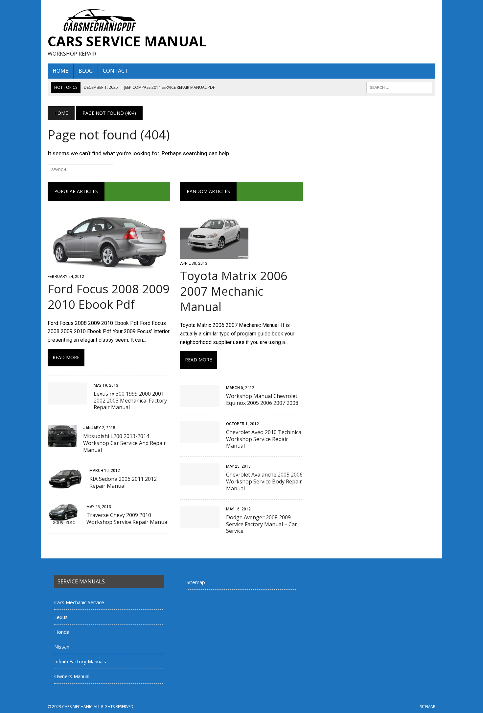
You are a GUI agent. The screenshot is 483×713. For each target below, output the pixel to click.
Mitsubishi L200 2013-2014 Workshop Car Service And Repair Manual (124, 443)
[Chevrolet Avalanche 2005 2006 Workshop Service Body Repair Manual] (199, 481)
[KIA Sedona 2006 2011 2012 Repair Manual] (65, 485)
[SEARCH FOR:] (399, 86)
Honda (61, 631)
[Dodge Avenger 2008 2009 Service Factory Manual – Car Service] (199, 524)
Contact (115, 70)
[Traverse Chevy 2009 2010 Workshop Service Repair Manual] (64, 521)
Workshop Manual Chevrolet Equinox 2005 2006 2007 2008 (262, 399)
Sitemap (196, 582)
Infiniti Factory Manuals (80, 661)
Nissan (61, 646)
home (60, 70)
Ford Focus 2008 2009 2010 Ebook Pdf (109, 296)
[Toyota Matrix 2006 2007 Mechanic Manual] (214, 254)
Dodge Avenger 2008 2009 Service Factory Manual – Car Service (261, 524)
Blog (86, 70)
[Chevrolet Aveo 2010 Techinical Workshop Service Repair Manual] (199, 438)
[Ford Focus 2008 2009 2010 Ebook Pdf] (109, 267)
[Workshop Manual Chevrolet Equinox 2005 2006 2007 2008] (199, 402)
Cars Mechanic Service (79, 602)
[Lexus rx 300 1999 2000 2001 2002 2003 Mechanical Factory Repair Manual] (67, 400)
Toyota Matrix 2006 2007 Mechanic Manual (234, 291)
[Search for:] (80, 169)
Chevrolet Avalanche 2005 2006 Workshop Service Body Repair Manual (264, 481)
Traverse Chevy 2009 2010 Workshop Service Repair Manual (127, 518)
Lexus (61, 617)
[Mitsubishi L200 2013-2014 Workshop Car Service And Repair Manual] (62, 443)
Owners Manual (71, 676)
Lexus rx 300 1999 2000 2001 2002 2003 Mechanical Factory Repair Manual (130, 400)
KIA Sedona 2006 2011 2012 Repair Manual (123, 482)
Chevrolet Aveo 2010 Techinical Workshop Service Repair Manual (264, 439)
